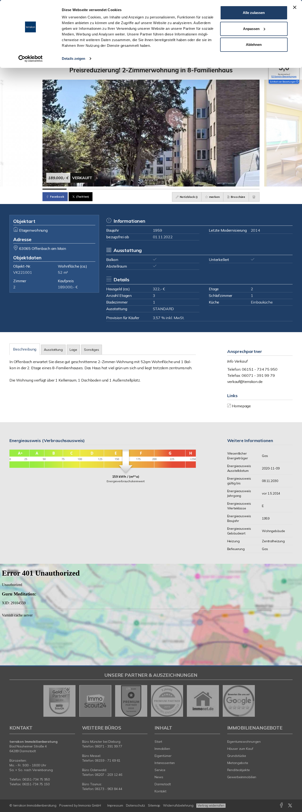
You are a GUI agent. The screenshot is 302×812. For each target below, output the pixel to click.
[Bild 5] (151, 189)
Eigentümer (163, 756)
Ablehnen (254, 45)
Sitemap (154, 805)
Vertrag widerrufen (210, 805)
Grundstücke (236, 756)
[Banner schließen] (294, 7)
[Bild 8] (223, 189)
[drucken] (254, 197)
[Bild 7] (199, 189)
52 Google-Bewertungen (284, 76)
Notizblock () (188, 197)
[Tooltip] (297, 81)
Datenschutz (135, 805)
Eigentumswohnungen (244, 741)
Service (160, 770)
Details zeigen (73, 58)
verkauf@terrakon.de (245, 381)
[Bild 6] (175, 189)
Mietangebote (237, 763)
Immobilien (162, 749)
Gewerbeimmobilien (241, 777)
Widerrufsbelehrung (178, 805)
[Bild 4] (127, 189)
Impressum (115, 805)
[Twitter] (290, 806)
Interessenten (165, 763)
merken (214, 197)
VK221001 (22, 272)
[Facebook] (281, 806)
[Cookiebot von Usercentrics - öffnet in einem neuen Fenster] (30, 58)
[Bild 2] (79, 189)
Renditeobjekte (238, 770)
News (159, 777)
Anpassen (251, 29)
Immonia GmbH (89, 805)
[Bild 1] (54, 189)
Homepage (241, 406)
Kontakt (160, 791)
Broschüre (237, 197)
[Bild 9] (247, 189)
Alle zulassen (254, 13)
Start (158, 741)
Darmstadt (163, 784)
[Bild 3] (103, 189)
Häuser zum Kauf (240, 749)
